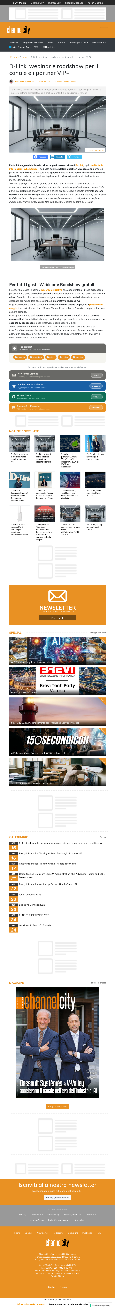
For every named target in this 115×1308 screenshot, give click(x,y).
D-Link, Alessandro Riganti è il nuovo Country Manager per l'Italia (44, 494)
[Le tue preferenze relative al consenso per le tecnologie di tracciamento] (100, 1305)
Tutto (102, 837)
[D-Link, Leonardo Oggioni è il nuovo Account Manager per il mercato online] (19, 479)
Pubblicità (87, 1232)
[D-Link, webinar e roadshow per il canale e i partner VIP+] (19, 443)
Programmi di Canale (33, 42)
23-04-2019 (45, 81)
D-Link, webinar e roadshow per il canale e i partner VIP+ (19, 458)
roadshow (37, 357)
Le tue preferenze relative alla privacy (70, 1304)
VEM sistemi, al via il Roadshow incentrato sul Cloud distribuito (69, 494)
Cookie (51, 1286)
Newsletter (50, 47)
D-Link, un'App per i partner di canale (94, 527)
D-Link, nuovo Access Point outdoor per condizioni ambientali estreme (19, 529)
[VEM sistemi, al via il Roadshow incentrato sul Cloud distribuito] (70, 479)
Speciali (28, 1232)
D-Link (79, 165)
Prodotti (61, 42)
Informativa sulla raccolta (30, 1304)
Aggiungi (96, 386)
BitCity (22, 1214)
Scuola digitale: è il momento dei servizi (31, 783)
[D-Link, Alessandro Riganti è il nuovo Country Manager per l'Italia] (44, 479)
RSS (98, 1232)
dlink (52, 357)
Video (50, 42)
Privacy (63, 1286)
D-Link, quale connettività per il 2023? (94, 493)
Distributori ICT (99, 42)
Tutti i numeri (98, 982)
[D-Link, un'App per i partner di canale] (95, 513)
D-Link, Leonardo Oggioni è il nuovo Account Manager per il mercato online (19, 495)
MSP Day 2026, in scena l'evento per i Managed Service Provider (45, 722)
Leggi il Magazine (57, 1106)
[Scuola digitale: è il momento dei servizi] (57, 772)
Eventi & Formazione (95, 150)
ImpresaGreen (37, 1220)
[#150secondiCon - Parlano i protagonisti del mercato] (57, 742)
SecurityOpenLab (74, 2)
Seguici (96, 397)
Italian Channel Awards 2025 (24, 47)
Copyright (73, 1232)
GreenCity (91, 1214)
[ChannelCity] (18, 29)
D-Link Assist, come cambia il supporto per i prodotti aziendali (43, 458)
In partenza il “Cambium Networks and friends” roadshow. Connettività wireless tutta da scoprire (44, 532)
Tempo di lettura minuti (66, 81)
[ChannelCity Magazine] (57, 1042)
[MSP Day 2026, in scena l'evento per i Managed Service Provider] (57, 711)
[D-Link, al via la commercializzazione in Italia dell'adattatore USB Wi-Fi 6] (70, 513)
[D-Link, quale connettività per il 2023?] (95, 479)
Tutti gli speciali (97, 632)
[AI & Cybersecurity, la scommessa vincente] (57, 651)
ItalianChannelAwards (59, 1220)
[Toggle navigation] (104, 30)
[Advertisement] (60, 1168)
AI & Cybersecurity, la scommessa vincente (33, 662)
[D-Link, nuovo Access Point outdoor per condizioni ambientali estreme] (19, 513)
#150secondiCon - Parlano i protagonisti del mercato (38, 753)
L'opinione (13, 42)
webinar (79, 357)
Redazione (58, 1232)
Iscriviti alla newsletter (57, 1197)
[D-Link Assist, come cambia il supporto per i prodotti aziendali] (44, 443)
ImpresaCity (54, 2)
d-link (65, 357)
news (24, 57)
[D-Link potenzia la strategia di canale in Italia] (95, 443)
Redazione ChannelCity (24, 81)
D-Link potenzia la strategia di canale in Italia (95, 457)
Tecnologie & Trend (79, 42)
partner (22, 357)
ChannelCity (37, 2)
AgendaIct (80, 1220)
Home (15, 57)
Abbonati (96, 407)
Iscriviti (97, 375)
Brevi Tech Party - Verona (24, 692)
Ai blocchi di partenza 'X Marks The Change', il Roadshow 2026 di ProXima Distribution (69, 460)
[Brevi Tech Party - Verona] (57, 681)
